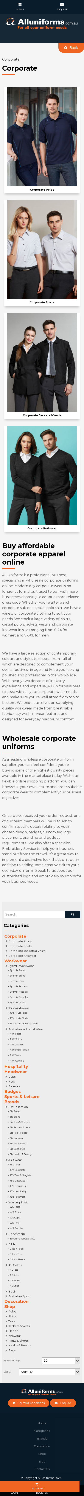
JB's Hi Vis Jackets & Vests (24, 1023)
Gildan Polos (16, 1248)
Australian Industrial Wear (25, 1029)
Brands (11, 1101)
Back (73, 48)
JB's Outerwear (18, 1180)
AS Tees (14, 1269)
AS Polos (14, 1275)
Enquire (65, 1403)
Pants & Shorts (18, 1340)
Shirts (12, 1316)
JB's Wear (15, 1160)
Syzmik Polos (17, 970)
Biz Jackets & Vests (20, 1127)
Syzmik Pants (17, 1002)
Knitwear (14, 1335)
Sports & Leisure (22, 1096)
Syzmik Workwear (21, 965)
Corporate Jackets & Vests (26, 950)
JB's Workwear (18, 1008)
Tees (11, 1321)
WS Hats (14, 1223)
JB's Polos (15, 1164)
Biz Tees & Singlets (20, 1122)
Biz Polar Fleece (18, 1132)
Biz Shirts (15, 1116)
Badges (12, 1091)
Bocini (12, 1291)
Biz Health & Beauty (21, 1154)
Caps (12, 1076)
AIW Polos (15, 1034)
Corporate (15, 936)
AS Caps (14, 1286)
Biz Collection (18, 1107)
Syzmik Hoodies (19, 991)
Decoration (16, 1301)
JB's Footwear (17, 1196)
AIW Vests (15, 1055)
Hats (11, 1081)
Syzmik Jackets (18, 986)
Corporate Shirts (19, 946)
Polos (12, 1311)
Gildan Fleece (17, 1259)
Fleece (13, 1331)
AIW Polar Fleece (19, 1050)
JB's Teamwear (18, 1186)
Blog (42, 1461)
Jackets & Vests (19, 1326)
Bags (12, 1350)
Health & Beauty (19, 1345)
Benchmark (16, 1234)
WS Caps (15, 1217)
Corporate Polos (19, 941)
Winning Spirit (18, 1202)
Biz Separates (17, 1149)
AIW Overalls (17, 1060)
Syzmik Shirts (17, 975)
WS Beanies (16, 1228)
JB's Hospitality (18, 1191)
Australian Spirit (19, 1296)
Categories (42, 1430)
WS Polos (15, 1207)
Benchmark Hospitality (22, 1238)
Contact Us (42, 1469)
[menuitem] (42, 1423)
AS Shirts (15, 1280)
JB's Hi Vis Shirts (19, 1018)
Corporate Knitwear (22, 955)
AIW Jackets (16, 1044)
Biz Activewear (18, 1143)
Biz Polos (15, 1111)
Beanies (14, 1086)
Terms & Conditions (31, 1403)
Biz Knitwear (17, 1138)
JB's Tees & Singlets (20, 1175)
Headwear (15, 1071)
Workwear (15, 960)
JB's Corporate (17, 1170)
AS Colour (15, 1265)
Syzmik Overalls (19, 997)
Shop (9, 1306)
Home (42, 1423)
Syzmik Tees (16, 981)
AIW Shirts (16, 1039)
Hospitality (16, 1066)
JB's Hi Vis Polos (18, 1013)
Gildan (12, 1244)
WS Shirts (15, 1212)
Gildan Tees (16, 1254)
